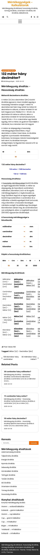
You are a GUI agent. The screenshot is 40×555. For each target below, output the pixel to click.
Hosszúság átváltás (8, 70)
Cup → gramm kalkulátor (10, 518)
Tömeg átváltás (7, 490)
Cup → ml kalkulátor (9, 522)
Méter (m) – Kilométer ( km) (7, 320)
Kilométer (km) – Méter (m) (7, 332)
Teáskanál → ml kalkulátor (11, 529)
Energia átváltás (7, 460)
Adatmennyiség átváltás (11, 452)
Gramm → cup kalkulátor (10, 514)
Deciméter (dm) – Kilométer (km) (18, 307)
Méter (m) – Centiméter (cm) (31, 320)
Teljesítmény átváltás (9, 456)
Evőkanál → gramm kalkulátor (12, 510)
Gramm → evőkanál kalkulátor (12, 506)
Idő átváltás (6, 483)
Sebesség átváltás (8, 467)
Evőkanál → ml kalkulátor (10, 533)
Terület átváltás (7, 479)
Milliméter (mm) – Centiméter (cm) (7, 283)
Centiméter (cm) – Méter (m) (19, 295)
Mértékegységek (8, 81)
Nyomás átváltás (8, 463)
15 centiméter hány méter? (15, 396)
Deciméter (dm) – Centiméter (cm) (31, 307)
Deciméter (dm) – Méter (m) (7, 307)
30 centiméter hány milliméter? (17, 371)
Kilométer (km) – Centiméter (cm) (31, 332)
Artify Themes (7, 552)
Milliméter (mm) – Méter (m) (30, 283)
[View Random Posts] (3, 16)
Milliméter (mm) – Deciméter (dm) (18, 283)
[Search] (7, 16)
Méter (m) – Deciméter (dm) (18, 320)
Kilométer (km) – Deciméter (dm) (18, 332)
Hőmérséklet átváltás (9, 471)
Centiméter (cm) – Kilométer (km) (31, 295)
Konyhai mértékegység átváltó (13, 503)
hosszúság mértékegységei (14, 183)
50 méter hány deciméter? (15, 418)
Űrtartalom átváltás (9, 486)
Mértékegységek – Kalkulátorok (20, 3)
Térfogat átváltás (8, 475)
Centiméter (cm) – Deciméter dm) (7, 295)
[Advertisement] (20, 47)
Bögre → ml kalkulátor (9, 526)
